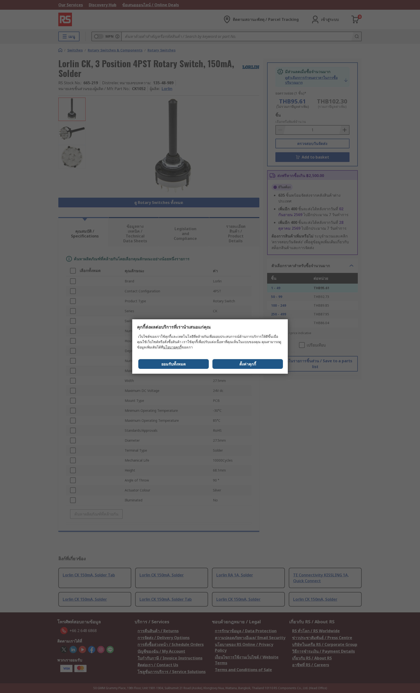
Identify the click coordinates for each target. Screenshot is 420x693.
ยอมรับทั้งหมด (173, 364)
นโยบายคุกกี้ (172, 347)
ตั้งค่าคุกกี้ (247, 364)
